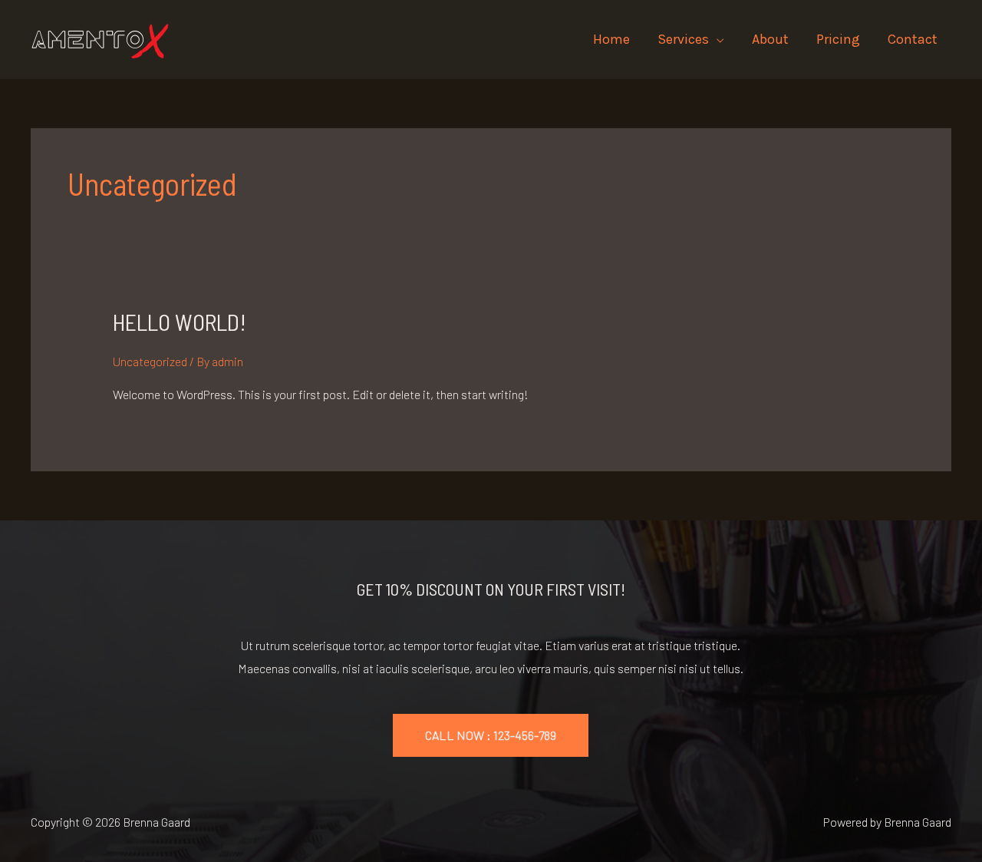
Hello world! (179, 321)
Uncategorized (150, 361)
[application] (716, 39)
